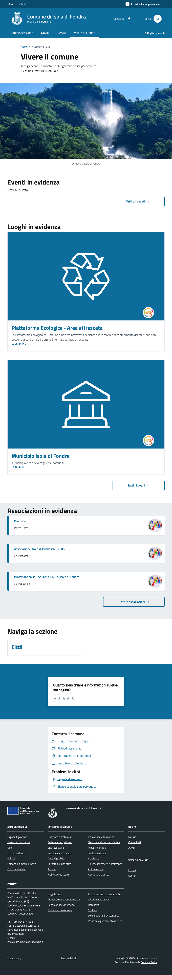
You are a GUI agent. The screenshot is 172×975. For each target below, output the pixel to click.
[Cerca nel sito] (158, 19)
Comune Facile (149, 962)
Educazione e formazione (102, 837)
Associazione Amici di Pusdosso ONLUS (39, 549)
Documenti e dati (16, 869)
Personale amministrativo (21, 864)
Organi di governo (17, 837)
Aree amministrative (18, 842)
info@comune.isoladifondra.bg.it (25, 942)
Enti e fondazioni (16, 853)
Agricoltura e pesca (98, 874)
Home (24, 47)
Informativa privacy (99, 899)
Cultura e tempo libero (60, 842)
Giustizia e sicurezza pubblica (104, 842)
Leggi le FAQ (55, 894)
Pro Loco (20, 521)
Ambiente (93, 858)
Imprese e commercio (59, 853)
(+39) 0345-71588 (22, 922)
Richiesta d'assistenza (60, 910)
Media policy (14, 958)
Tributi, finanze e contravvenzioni (97, 850)
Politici (11, 858)
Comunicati (134, 842)
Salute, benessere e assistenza (105, 864)
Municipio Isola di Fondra (41, 456)
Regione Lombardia (17, 4)
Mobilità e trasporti (58, 874)
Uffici (10, 848)
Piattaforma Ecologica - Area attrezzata (57, 327)
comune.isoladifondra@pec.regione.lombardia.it (25, 932)
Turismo (52, 869)
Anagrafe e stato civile (60, 837)
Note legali (94, 905)
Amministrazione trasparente (104, 894)
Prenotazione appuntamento (64, 899)
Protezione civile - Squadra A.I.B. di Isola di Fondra (46, 577)
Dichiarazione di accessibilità (103, 915)
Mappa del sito (69, 958)
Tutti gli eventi (135, 201)
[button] (142, 4)
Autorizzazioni (95, 869)
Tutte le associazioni (131, 602)
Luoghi (132, 870)
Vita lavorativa (56, 848)
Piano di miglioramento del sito (105, 921)
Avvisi (131, 848)
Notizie (132, 837)
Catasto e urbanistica (59, 864)
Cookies (92, 910)
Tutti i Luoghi (136, 485)
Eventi (132, 876)
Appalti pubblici (56, 858)
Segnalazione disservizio (61, 905)
